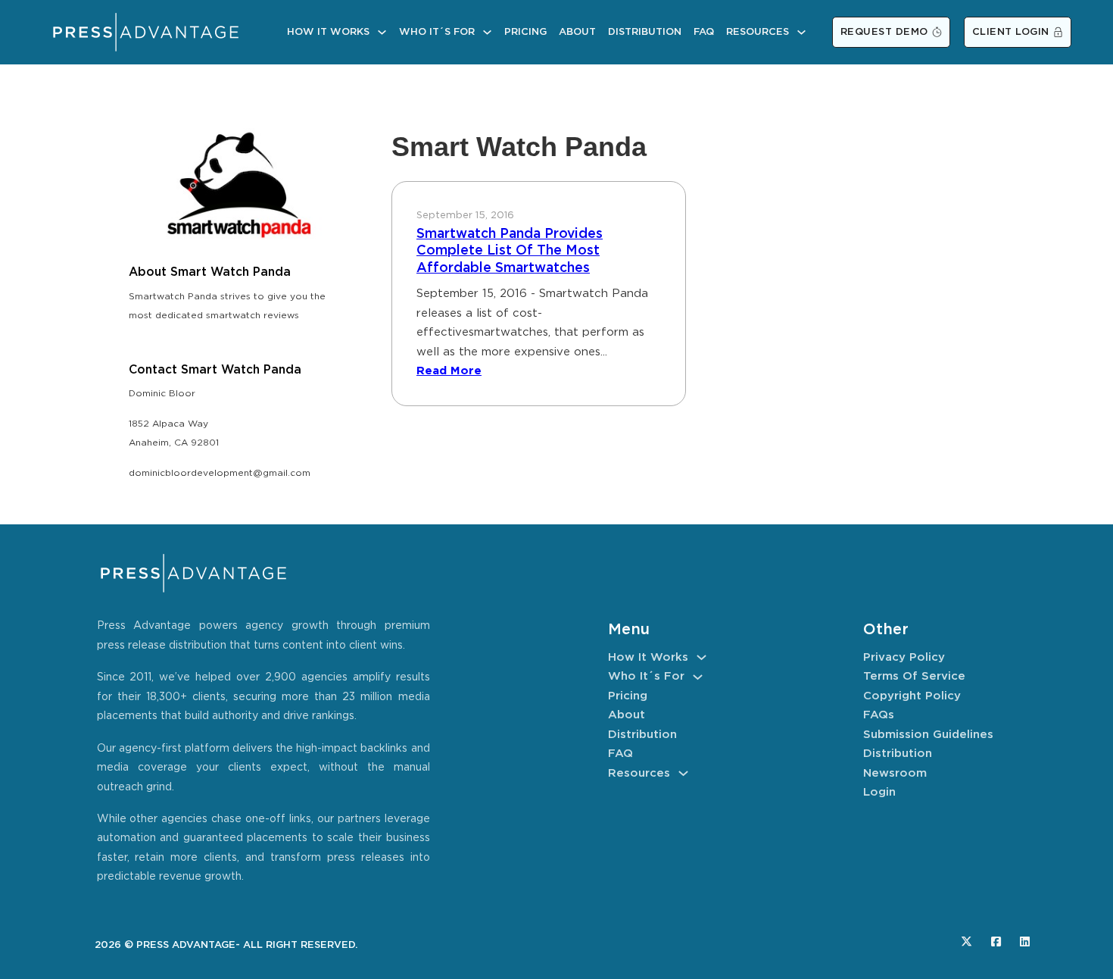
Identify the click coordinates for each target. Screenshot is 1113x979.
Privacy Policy (904, 657)
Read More (449, 371)
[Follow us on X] (966, 941)
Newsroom (895, 773)
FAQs (878, 715)
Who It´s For (437, 32)
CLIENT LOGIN (1010, 32)
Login (879, 792)
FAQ (704, 32)
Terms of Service (914, 676)
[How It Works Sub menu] (382, 32)
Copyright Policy (912, 696)
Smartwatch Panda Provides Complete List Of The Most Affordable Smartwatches (509, 251)
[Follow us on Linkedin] (1025, 941)
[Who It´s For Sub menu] (487, 32)
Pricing (525, 32)
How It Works (328, 32)
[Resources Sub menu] (801, 32)
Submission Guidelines (928, 735)
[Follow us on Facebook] (996, 941)
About (577, 32)
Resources (757, 32)
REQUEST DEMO (884, 32)
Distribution (644, 32)
